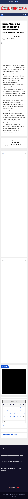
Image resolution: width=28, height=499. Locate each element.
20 (14, 416)
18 (7, 416)
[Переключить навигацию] (13, 15)
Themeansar (14, 496)
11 (7, 413)
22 (20, 416)
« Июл (4, 426)
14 (17, 413)
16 (24, 413)
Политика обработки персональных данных (12, 455)
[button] (23, 14)
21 (17, 416)
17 (4, 416)
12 (10, 413)
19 (10, 416)
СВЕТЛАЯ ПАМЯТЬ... (10, 435)
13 (14, 413)
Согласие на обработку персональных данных (12, 461)
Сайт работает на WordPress (9, 494)
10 (4, 413)
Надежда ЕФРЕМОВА (14, 36)
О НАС (2, 448)
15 (20, 413)
